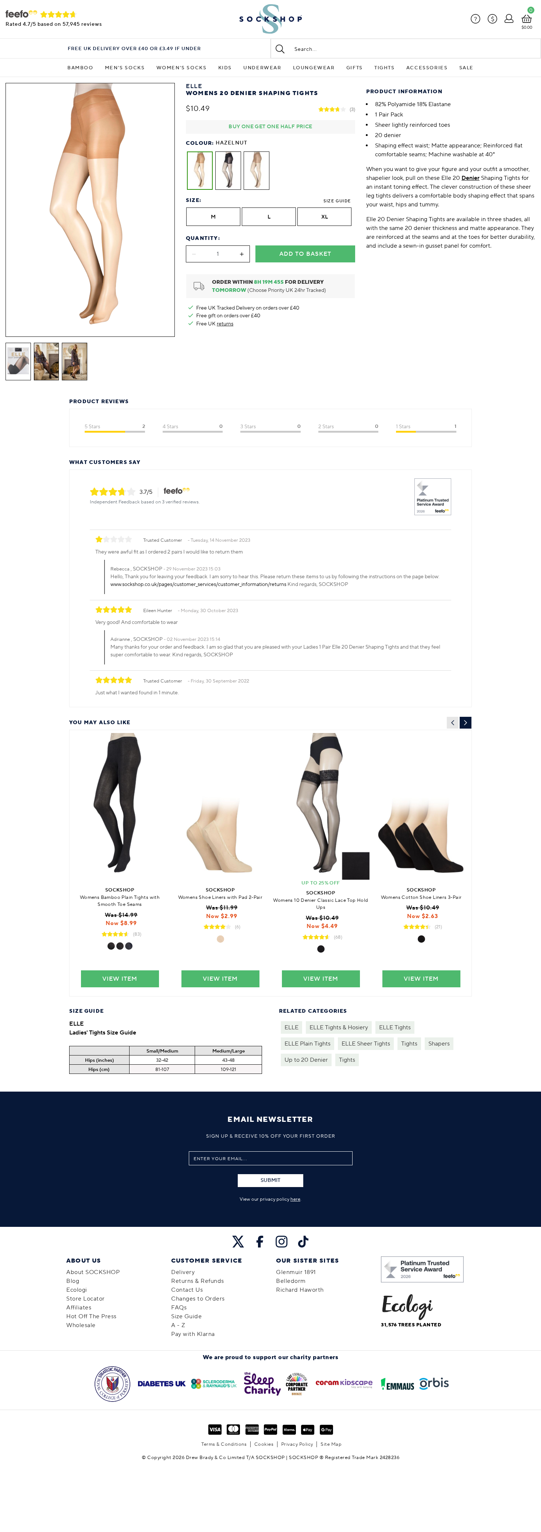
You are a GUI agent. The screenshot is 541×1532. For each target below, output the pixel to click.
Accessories (427, 68)
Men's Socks (125, 68)
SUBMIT (270, 1180)
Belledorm (291, 1281)
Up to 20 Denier (306, 1060)
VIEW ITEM (119, 979)
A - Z (178, 1325)
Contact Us (187, 1290)
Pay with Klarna (193, 1334)
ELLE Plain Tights (307, 1043)
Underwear (262, 68)
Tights (384, 68)
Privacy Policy (297, 1444)
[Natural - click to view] (220, 939)
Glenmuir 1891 (296, 1272)
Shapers (439, 1043)
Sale (466, 68)
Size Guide (337, 201)
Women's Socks (181, 68)
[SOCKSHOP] (270, 19)
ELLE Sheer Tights (366, 1043)
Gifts (354, 68)
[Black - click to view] (111, 946)
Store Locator (85, 1298)
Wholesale (81, 1325)
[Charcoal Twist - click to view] (120, 946)
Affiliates (78, 1307)
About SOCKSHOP (93, 1272)
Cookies (264, 1444)
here (295, 1199)
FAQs (179, 1307)
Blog (72, 1281)
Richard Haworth (300, 1290)
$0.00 (526, 27)
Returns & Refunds (197, 1281)
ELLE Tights (395, 1027)
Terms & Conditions (224, 1444)
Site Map (331, 1444)
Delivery (183, 1272)
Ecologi (76, 1290)
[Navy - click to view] (128, 946)
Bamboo (80, 68)
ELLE (291, 1027)
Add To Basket (305, 254)
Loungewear (314, 68)
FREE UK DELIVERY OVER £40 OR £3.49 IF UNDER (134, 49)
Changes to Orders (198, 1298)
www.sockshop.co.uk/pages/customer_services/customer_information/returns (198, 584)
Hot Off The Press (91, 1316)
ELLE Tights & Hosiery (339, 1027)
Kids (225, 68)
